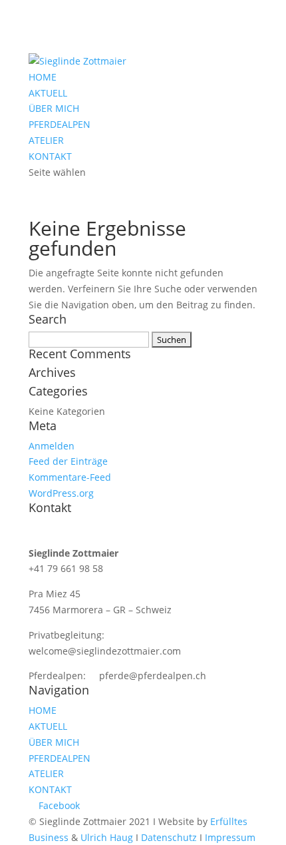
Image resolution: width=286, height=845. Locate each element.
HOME (43, 77)
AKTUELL (48, 93)
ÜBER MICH (54, 108)
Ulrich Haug (106, 837)
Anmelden (51, 445)
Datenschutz (169, 837)
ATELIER (46, 140)
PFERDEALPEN (59, 124)
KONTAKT (50, 156)
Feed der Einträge (68, 461)
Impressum (230, 837)
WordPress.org (61, 493)
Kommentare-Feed (70, 477)
